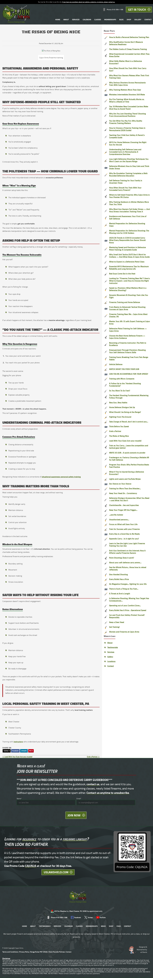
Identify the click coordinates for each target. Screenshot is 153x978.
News (103, 926)
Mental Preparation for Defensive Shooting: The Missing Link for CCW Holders (129, 231)
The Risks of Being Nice (119, 435)
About (66, 19)
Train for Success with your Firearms (124, 529)
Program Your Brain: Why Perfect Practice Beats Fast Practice (129, 465)
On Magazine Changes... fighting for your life (128, 583)
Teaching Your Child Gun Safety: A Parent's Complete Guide (127, 136)
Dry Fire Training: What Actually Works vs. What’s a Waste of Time (126, 100)
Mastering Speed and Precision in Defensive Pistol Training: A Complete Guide (127, 248)
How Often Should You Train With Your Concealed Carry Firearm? (125, 188)
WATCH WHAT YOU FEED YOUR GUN (124, 369)
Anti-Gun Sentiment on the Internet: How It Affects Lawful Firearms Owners (127, 551)
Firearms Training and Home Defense (124, 302)
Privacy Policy (24, 952)
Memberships (110, 19)
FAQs (119, 926)
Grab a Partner (115, 431)
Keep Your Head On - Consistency (123, 493)
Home (57, 19)
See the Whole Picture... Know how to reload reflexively (127, 568)
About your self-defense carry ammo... (125, 562)
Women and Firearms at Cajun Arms (124, 631)
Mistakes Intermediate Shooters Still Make (127, 94)
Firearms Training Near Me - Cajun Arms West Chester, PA (128, 315)
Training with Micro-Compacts (121, 378)
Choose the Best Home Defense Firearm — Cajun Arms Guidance (127, 336)
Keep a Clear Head (116, 622)
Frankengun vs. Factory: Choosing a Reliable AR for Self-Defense (129, 458)
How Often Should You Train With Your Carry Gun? (127, 69)
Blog (121, 19)
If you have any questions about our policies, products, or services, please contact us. (88, 2)
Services (75, 19)
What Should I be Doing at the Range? (125, 412)
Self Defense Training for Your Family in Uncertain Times (125, 181)
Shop (129, 19)
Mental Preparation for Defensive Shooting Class (127, 224)
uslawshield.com (56, 872)
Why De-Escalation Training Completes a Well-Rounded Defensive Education (128, 174)
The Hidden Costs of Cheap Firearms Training (128, 49)
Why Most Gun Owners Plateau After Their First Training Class (129, 76)
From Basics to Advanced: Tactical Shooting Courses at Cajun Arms (127, 308)
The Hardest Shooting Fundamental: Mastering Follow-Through (128, 396)
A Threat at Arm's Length (119, 593)
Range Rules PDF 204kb (39, 952)
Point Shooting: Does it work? (121, 557)
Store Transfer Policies (57, 952)
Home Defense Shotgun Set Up (122, 407)
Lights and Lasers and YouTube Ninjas (125, 478)
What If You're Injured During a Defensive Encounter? (126, 472)
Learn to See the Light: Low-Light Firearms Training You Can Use (127, 544)
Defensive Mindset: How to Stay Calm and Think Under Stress (129, 167)
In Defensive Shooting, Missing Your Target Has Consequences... (129, 599)
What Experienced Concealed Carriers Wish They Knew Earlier (129, 55)
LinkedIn (24, 751)
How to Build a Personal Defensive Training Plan (129, 37)
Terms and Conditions (10, 952)
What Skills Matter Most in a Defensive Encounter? (125, 62)
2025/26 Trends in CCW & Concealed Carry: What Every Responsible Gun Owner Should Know (127, 240)
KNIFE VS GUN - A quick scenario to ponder (127, 452)
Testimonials (112, 647)
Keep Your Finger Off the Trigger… (123, 509)
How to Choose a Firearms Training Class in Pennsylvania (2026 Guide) (127, 129)
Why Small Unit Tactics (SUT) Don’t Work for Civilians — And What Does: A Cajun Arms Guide (129, 255)
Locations (111, 661)
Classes (97, 19)
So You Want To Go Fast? (119, 390)
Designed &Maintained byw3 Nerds (142, 949)
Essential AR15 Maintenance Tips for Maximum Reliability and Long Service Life (129, 267)
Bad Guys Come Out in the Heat (122, 273)
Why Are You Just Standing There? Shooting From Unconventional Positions (127, 114)
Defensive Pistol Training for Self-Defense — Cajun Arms (128, 329)
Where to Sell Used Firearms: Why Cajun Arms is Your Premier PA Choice (129, 195)
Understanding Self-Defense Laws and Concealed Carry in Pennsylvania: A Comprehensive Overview (125, 151)
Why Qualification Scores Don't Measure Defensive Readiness (126, 43)
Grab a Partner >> (93, 756)
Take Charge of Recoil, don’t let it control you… (128, 421)
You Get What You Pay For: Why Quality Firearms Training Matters (125, 121)
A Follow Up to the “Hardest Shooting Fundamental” (125, 384)
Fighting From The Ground (120, 416)
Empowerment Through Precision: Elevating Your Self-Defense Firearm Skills (127, 351)
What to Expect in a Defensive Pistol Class (126, 261)
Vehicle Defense (115, 364)
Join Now (74, 815)
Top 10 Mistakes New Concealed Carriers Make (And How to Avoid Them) (128, 107)
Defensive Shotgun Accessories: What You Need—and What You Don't (129, 499)
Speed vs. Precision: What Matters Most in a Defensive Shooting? (127, 289)
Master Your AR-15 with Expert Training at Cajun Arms (129, 322)
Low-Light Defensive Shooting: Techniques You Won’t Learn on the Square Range (128, 160)
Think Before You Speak (119, 426)
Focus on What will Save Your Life (123, 524)
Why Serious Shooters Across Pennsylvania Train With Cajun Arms (127, 83)
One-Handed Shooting (118, 574)
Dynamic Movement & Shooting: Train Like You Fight (128, 296)
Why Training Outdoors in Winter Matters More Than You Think (129, 203)
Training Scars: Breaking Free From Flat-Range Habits (128, 358)
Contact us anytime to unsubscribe (108, 793)
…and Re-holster (116, 514)
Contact (148, 19)
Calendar (87, 19)
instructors (18, 741)
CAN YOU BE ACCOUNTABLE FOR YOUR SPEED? (128, 373)
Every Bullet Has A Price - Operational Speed (127, 610)
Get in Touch (137, 9)
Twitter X (7, 751)
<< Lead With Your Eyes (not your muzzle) (17, 756)
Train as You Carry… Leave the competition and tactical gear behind (128, 446)
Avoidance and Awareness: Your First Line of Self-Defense (127, 217)
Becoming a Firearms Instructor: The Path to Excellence (127, 343)
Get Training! (114, 626)
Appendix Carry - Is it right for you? (124, 538)
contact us (93, 784)
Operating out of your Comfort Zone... (125, 605)
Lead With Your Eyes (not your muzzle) (125, 440)
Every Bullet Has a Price (119, 579)
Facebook (15, 751)
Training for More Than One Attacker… (125, 488)
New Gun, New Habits (118, 402)
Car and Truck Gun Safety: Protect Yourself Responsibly (127, 616)
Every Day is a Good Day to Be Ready (124, 533)
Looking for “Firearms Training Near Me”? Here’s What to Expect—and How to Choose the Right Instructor (129, 280)
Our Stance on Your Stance (120, 483)
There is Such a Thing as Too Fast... (123, 588)
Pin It (31, 751)
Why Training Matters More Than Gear (125, 89)
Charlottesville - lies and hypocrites (124, 505)
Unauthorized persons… (119, 519)
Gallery (137, 19)
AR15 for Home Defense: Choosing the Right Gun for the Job (127, 143)
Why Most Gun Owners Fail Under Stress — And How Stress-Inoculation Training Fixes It (129, 210)
